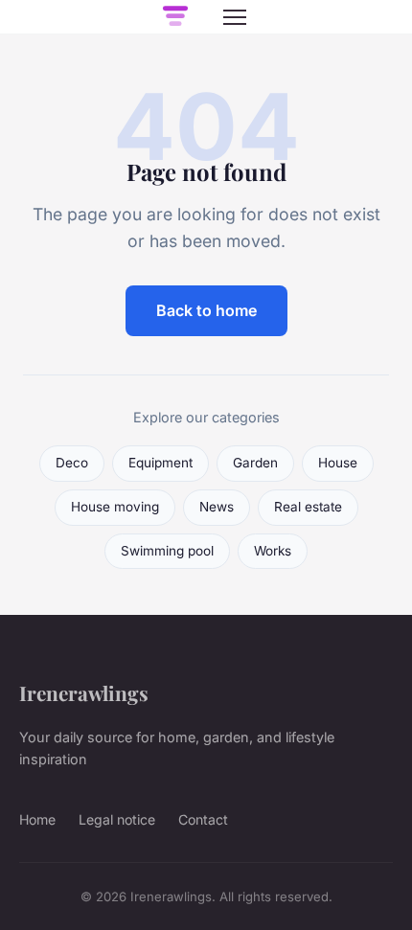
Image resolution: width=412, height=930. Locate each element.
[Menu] (235, 17)
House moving (115, 506)
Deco (72, 462)
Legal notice (117, 819)
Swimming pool (167, 550)
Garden (255, 462)
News (216, 506)
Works (272, 550)
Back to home (206, 310)
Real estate (308, 506)
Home (37, 819)
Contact (203, 819)
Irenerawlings (84, 692)
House (337, 462)
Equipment (160, 462)
